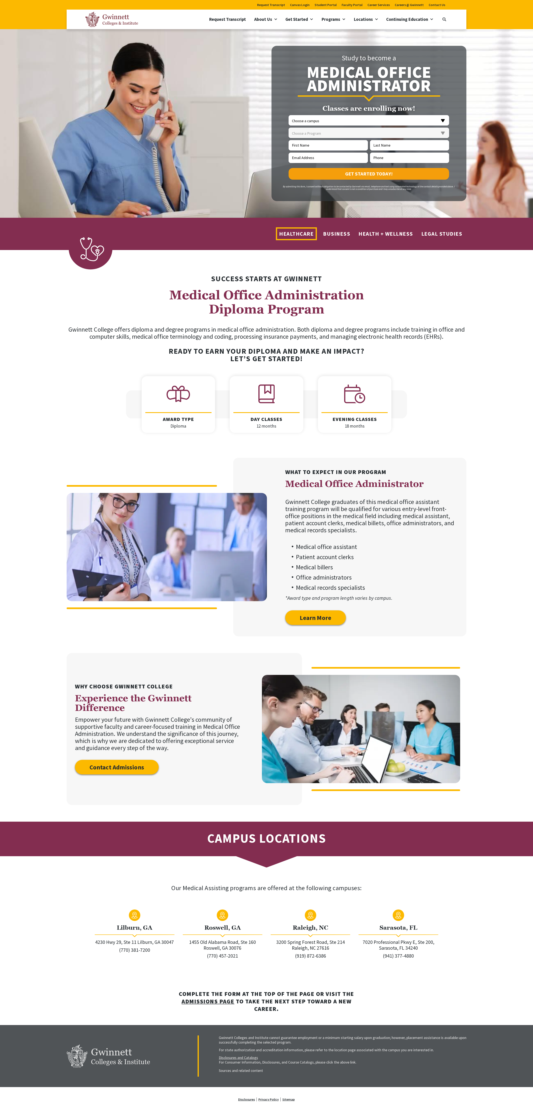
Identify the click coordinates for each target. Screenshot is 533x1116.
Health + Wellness (386, 233)
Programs (330, 19)
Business (336, 233)
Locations (363, 19)
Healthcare (296, 233)
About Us (263, 19)
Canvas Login (300, 5)
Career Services (378, 5)
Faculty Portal (352, 5)
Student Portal (326, 5)
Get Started (296, 19)
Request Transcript (271, 5)
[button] (444, 19)
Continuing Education (407, 19)
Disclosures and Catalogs (238, 1057)
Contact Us (437, 5)
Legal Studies (441, 233)
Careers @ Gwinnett (409, 5)
